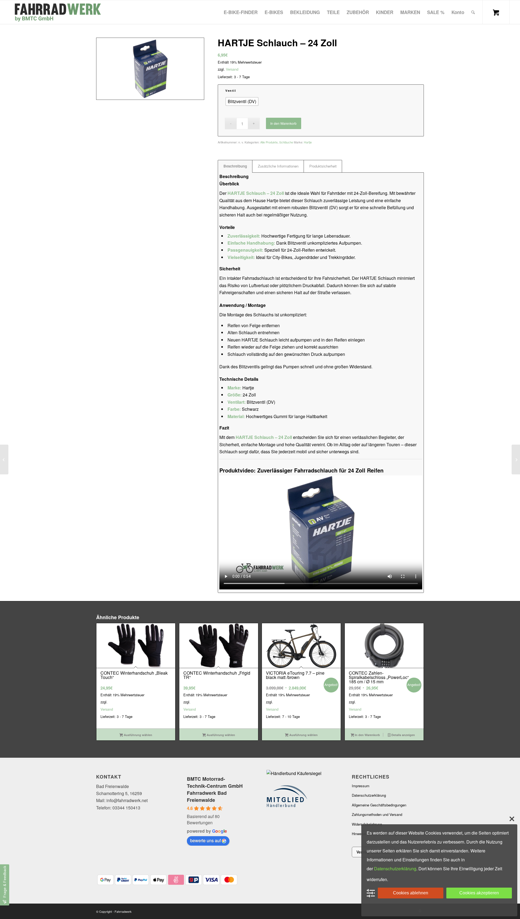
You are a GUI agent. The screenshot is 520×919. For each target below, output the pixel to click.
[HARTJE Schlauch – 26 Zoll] (516, 459)
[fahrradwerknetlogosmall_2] (57, 12)
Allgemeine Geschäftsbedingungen (379, 805)
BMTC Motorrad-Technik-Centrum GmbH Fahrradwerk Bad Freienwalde (215, 789)
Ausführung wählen (137, 735)
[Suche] (473, 12)
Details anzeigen (403, 735)
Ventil (230, 90)
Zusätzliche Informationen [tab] (278, 166)
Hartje (308, 142)
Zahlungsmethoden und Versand (377, 814)
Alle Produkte (269, 142)
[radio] (242, 101)
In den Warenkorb (283, 123)
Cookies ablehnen (410, 893)
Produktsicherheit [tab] (323, 166)
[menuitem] (240, 12)
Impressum (360, 785)
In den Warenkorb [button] (367, 735)
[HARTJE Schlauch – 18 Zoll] (4, 459)
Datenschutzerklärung (369, 795)
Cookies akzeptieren (479, 893)
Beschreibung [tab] (235, 166)
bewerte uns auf (205, 840)
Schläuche (286, 142)
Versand (232, 69)
